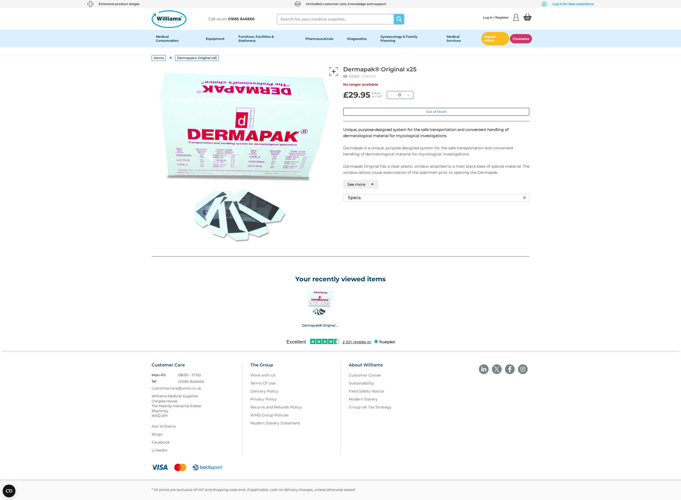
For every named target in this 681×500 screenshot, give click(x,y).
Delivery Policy (264, 391)
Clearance (521, 39)
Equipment (215, 39)
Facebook (161, 442)
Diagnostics (357, 39)
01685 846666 (191, 381)
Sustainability (361, 383)
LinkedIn (159, 450)
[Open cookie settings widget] (9, 491)
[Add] (408, 95)
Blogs (157, 434)
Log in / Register (496, 17)
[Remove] (391, 95)
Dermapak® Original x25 (320, 325)
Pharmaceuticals (319, 39)
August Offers (490, 39)
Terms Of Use (262, 383)
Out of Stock (436, 112)
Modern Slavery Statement (275, 423)
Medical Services (454, 39)
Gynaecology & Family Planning (398, 39)
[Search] (399, 19)
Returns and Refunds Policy (276, 407)
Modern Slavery (363, 399)
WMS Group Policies (269, 415)
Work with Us (263, 375)
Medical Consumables (167, 39)
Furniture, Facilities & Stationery (256, 39)
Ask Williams (164, 426)
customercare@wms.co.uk (176, 388)
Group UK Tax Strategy (370, 407)
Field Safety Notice (366, 391)
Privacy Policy (263, 399)
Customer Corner (365, 375)
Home (159, 58)
